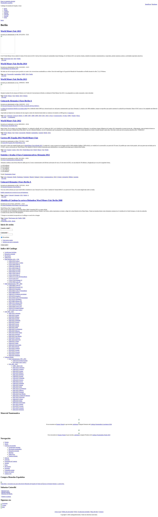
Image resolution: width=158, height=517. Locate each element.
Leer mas (3, 60)
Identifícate (148, 4)
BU (21, 150)
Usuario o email (5, 228)
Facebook (4, 503)
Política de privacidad (67, 511)
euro (5, 74)
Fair (14, 96)
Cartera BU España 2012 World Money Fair (19, 138)
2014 (27, 74)
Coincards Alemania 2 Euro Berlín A (16, 101)
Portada (7, 442)
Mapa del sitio (94, 511)
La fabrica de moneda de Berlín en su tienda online (14, 108)
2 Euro (51, 115)
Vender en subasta (6, 496)
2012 (47, 115)
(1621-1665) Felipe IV (14, 268)
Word (5, 132)
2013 (21, 96)
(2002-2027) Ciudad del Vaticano (21, 395)
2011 (43, 115)
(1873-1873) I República (15, 299)
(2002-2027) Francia (14, 322)
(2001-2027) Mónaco (18, 390)
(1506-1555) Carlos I (14, 261)
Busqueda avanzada (10, 254)
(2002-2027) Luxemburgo (15, 329)
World (5, 96)
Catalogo (6, 11)
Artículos (6, 14)
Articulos (7, 459)
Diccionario (8, 255)
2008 (33, 115)
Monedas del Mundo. (7, 493)
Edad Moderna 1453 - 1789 (12, 259)
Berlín (18, 58)
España (9, 150)
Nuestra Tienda (60, 424)
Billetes (71, 177)
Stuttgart (37, 177)
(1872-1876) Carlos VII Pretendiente (18, 297)
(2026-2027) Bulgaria (14, 355)
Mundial (28, 132)
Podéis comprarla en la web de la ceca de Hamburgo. (14, 192)
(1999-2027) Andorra (18, 369)
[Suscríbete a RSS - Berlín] (8, 221)
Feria (16, 132)
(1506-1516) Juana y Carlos (16, 262)
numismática (17, 74)
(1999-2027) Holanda (18, 383)
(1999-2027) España (18, 376)
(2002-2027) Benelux (18, 374)
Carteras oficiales (9, 357)
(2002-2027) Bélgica (14, 317)
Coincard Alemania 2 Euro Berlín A (16, 182)
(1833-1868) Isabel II (14, 292)
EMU (69, 115)
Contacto (101, 511)
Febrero (25, 96)
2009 (36, 115)
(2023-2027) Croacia (14, 353)
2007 (29, 115)
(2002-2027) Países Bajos (15, 332)
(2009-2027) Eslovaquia (15, 345)
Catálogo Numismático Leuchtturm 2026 (101, 424)
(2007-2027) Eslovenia (14, 339)
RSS (3, 507)
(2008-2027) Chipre (14, 341)
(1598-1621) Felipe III (14, 266)
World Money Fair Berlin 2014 (14, 64)
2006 (26, 115)
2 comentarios (11, 117)
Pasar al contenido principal (8, 1)
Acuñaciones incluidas (10, 252)
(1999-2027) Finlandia (18, 378)
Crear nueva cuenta (8, 240)
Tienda (5, 10)
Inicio (5, 8)
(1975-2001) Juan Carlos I (15, 310)
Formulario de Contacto (11, 461)
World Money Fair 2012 (11, 121)
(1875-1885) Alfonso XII (15, 301)
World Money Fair (28, 150)
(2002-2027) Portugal (14, 334)
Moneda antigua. (5, 492)
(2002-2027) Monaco (14, 331)
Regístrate (154, 4)
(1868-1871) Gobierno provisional (17, 294)
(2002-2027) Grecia (14, 324)
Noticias (6, 13)
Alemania (9, 115)
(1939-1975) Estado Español (16, 308)
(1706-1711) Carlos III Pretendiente (18, 276)
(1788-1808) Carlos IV (14, 285)
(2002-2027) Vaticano (14, 338)
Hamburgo (20, 177)
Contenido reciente (9, 470)
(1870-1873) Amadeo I (14, 296)
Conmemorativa (58, 115)
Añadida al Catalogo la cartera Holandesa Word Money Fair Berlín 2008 (31, 200)
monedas (76, 177)
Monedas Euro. (5, 491)
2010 (40, 115)
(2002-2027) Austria (14, 315)
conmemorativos (48, 177)
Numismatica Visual (10, 174)
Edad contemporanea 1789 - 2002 (13, 283)
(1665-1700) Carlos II (14, 273)
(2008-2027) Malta (13, 343)
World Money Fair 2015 (11, 31)
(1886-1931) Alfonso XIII (15, 303)
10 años (65, 115)
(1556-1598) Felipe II (14, 264)
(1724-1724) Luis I (13, 278)
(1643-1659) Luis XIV (14, 271)
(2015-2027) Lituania (14, 352)
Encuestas (7, 468)
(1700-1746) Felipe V (14, 275)
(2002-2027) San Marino (15, 336)
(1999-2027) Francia (18, 380)
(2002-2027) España (14, 318)
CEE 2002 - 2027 (9, 311)
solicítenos (75, 424)
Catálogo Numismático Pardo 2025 (101, 435)
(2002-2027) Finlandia (14, 320)
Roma (78, 115)
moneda (41, 132)
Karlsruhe (26, 177)
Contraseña (4, 232)
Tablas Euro (8, 257)
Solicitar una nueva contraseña (10, 242)
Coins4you (71, 113)
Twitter (4, 505)
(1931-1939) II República (15, 304)
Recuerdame (6, 237)
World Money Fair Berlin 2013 (14, 79)
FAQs (75, 511)
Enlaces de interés (9, 472)
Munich (32, 177)
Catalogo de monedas (10, 445)
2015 (15, 58)
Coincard (15, 115)
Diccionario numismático (15, 449)
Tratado (74, 115)
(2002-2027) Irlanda (14, 325)
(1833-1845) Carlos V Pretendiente (18, 290)
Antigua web (8, 473)
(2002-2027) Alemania (14, 313)
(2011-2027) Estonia (14, 346)
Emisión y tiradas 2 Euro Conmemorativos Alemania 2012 (25, 155)
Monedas (11, 452)
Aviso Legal (58, 511)
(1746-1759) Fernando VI (15, 280)
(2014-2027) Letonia (14, 350)
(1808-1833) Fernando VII (15, 287)
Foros (5, 17)
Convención (10, 74)
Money (10, 96)
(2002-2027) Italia (13, 327)
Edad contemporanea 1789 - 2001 (17, 359)
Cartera (14, 150)
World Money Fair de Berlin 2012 (33, 145)
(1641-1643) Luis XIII (14, 270)
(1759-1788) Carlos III (14, 282)
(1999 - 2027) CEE (18, 366)
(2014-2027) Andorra (14, 348)
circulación (65, 177)
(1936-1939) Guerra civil (15, 306)
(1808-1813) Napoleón (14, 289)
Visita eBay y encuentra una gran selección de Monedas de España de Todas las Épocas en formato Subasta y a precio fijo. (32, 483)
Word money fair (8, 58)
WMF (23, 74)
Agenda (6, 16)
